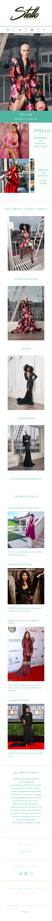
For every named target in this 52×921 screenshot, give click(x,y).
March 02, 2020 (14, 505)
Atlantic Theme (10, 905)
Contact (17, 892)
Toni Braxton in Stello (20, 564)
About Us (19, 888)
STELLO (26, 275)
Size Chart (34, 892)
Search (11, 888)
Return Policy (29, 888)
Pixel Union (21, 905)
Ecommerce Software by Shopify (35, 905)
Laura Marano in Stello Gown (23, 508)
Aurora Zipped (26, 418)
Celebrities (39, 888)
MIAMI (43, 183)
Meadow (26, 348)
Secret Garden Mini (26, 279)
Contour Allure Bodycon (26, 479)
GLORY (42, 180)
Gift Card (25, 892)
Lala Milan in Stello (18, 700)
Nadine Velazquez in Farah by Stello (23, 622)
